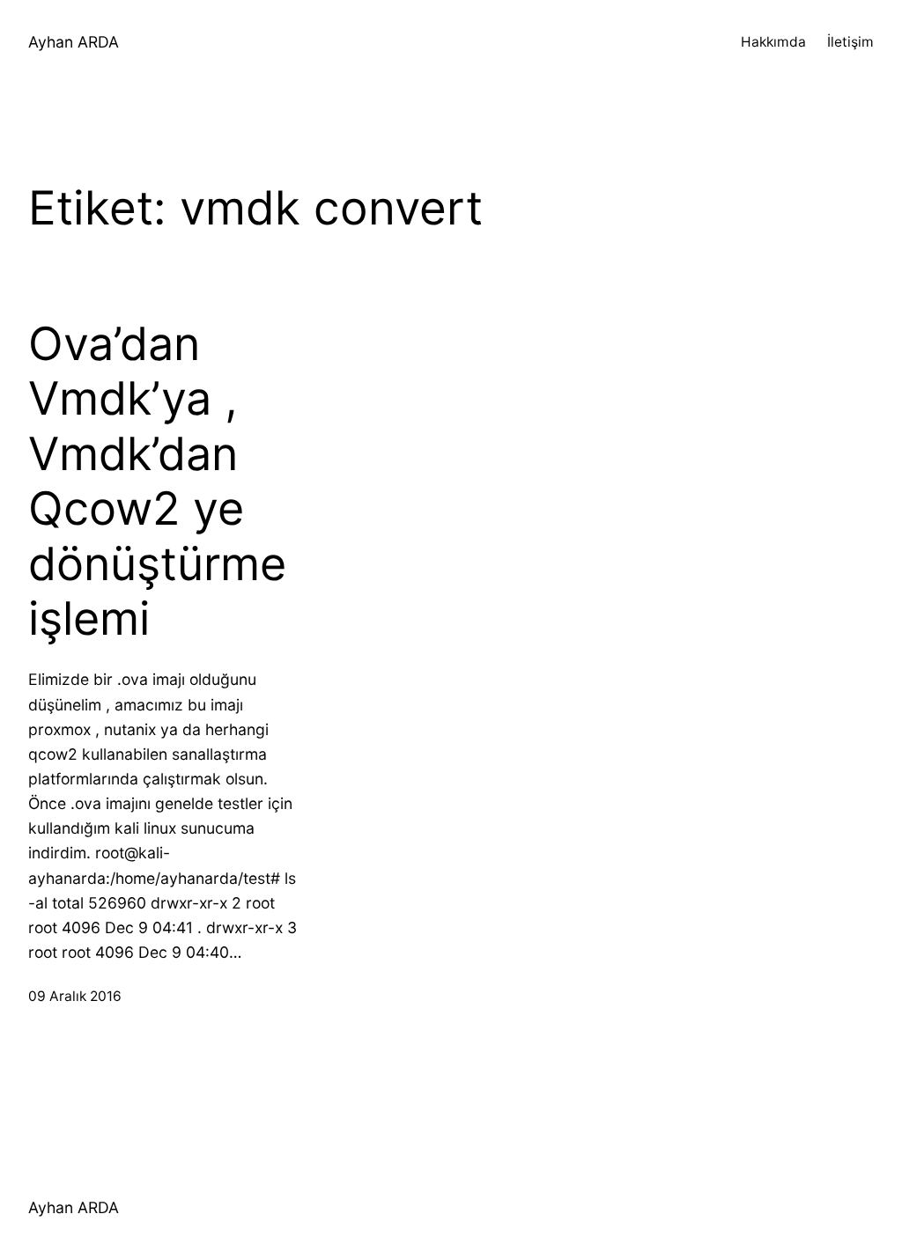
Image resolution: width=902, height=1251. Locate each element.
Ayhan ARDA (73, 42)
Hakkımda (773, 41)
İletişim (850, 41)
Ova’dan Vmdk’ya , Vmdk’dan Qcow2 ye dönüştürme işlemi (157, 481)
